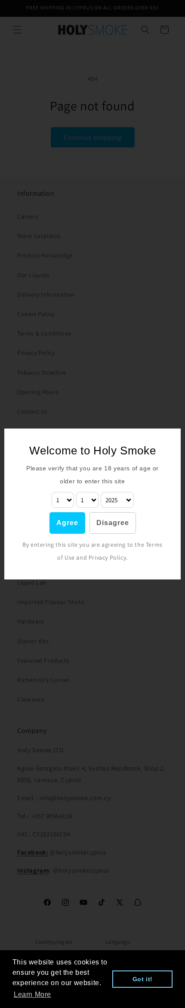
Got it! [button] (143, 979)
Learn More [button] (32, 994)
